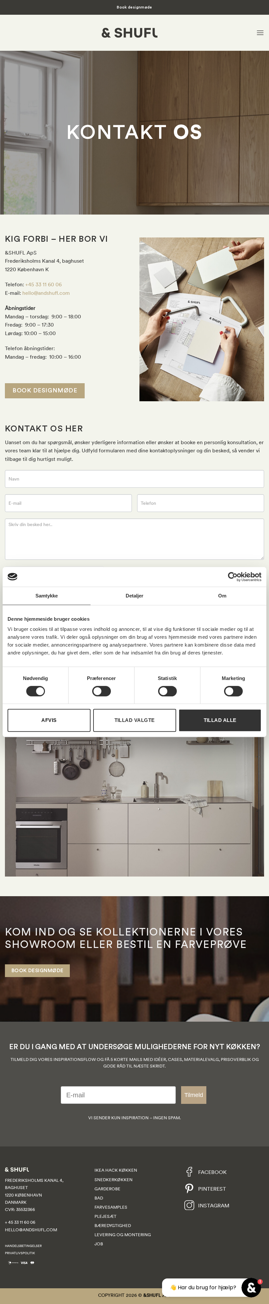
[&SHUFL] (129, 33)
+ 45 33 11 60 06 (20, 1222)
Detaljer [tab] (135, 595)
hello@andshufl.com (46, 293)
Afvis (48, 720)
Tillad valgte (134, 720)
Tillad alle (220, 720)
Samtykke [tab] (46, 595)
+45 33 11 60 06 (43, 284)
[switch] (101, 691)
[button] (260, 33)
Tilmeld (193, 1095)
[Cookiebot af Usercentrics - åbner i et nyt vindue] (232, 577)
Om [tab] (222, 595)
